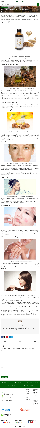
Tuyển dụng (28, 399)
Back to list (20, 342)
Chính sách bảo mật (28, 394)
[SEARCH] (38, 4)
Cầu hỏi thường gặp (35, 404)
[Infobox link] (7, 382)
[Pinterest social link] (7, 337)
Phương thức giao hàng (35, 398)
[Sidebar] (1, 129)
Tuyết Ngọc (4, 11)
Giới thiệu (27, 391)
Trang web (3, 372)
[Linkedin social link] (10, 337)
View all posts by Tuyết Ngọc (20, 331)
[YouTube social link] (32, 422)
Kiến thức (6, 7)
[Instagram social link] (30, 422)
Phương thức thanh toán (35, 396)
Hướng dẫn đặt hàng (35, 393)
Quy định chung (28, 396)
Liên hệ (27, 397)
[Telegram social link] (12, 337)
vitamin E (12, 135)
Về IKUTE (27, 389)
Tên (1, 363)
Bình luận (3, 350)
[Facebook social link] (2, 337)
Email (2, 367)
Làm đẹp (2, 7)
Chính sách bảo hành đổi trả (35, 401)
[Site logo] (20, 1)
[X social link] (4, 337)
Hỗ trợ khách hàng (35, 390)
